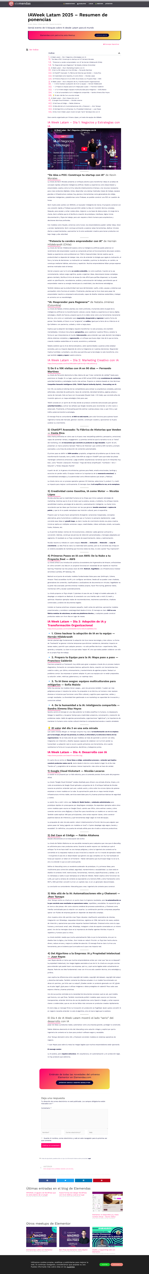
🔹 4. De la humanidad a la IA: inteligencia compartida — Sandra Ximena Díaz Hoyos (81, 92)
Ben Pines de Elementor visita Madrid (73, 1250)
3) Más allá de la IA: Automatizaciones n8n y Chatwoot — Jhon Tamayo (77, 106)
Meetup (35, 24)
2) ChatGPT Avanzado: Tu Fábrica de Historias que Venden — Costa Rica (77, 73)
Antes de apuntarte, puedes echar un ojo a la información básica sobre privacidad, (66, 1158)
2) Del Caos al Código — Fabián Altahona (66, 103)
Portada (30, 24)
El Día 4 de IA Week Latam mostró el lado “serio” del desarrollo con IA (76, 112)
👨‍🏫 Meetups (99, 3)
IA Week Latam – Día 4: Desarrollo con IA (65, 98)
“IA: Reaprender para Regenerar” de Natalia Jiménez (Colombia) (73, 65)
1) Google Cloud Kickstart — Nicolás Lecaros (67, 100)
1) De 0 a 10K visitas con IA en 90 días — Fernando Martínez (72, 70)
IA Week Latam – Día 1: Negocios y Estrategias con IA (68, 57)
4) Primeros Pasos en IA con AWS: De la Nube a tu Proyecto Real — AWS (77, 79)
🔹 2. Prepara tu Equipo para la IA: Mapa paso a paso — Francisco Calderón (78, 86)
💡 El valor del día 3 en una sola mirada (66, 95)
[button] (111, 44)
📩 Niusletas (81, 3)
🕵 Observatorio (69, 3)
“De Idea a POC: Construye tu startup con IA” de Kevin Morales (72, 59)
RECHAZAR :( (116, 1264)
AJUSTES (71, 1267)
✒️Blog (90, 3)
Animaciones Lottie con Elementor (39, 1250)
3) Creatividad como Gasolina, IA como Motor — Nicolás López (74, 76)
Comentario (46, 1108)
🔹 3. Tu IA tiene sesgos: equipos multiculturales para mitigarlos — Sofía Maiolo (79, 89)
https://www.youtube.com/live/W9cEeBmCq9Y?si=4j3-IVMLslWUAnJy (72, 363)
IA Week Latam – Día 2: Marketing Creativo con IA (67, 68)
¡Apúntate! (108, 3)
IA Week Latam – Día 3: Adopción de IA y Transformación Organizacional (75, 81)
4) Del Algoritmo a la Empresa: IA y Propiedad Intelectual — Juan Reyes (77, 109)
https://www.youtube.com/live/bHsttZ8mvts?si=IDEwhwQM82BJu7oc (72, 629)
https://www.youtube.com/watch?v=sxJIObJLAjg (65, 755)
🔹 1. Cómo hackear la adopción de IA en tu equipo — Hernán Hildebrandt (77, 84)
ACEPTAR (104, 1264)
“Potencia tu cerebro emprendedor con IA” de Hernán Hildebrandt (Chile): (77, 62)
